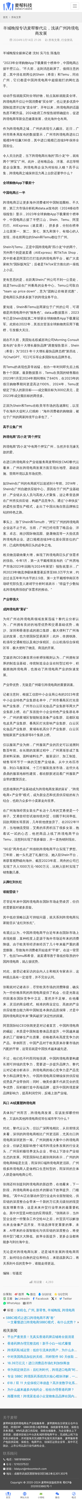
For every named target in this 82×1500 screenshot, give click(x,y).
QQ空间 (63, 1294)
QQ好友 (47, 1294)
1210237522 (21, 1464)
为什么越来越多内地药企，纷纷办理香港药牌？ (40, 1389)
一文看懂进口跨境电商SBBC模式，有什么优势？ (41, 1322)
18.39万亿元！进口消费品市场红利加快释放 (38, 1363)
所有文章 (54, 40)
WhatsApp (13, 1303)
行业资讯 (66, 40)
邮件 (29, 1303)
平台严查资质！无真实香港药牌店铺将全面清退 (40, 1337)
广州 (31, 1310)
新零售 (41, 1310)
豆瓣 (9, 1298)
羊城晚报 (54, 1310)
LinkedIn (24, 1298)
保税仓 (21, 1310)
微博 (21, 1294)
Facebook (42, 1298)
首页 (5, 17)
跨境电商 (68, 1310)
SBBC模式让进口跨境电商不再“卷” (30, 1318)
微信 (31, 1294)
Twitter (67, 1298)
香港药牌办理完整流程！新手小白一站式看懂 (39, 1343)
